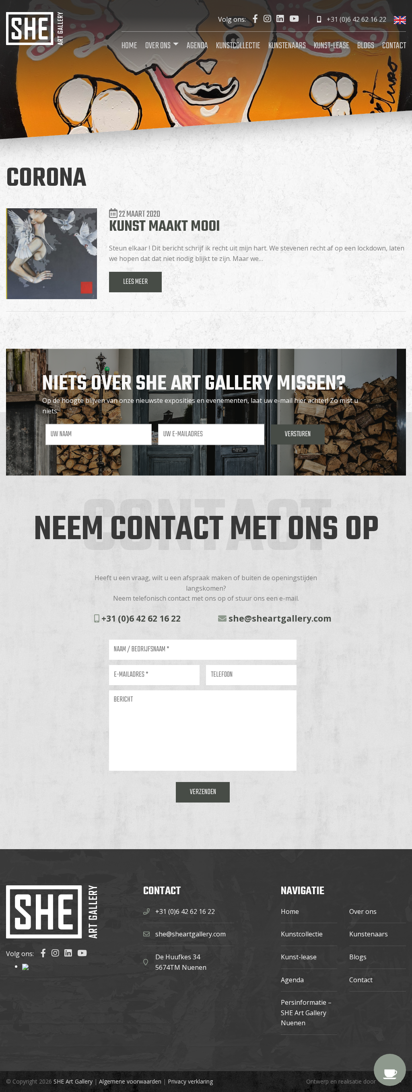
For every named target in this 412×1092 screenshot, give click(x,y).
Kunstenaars (287, 46)
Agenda (197, 46)
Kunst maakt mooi (164, 227)
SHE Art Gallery (73, 1081)
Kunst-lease (331, 46)
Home (129, 46)
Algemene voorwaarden (130, 1081)
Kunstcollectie (238, 46)
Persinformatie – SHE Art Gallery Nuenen (306, 1012)
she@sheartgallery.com (279, 618)
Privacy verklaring (190, 1081)
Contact (394, 46)
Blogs (365, 46)
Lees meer (135, 282)
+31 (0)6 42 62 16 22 (355, 19)
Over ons (158, 46)
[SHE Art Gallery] (34, 27)
